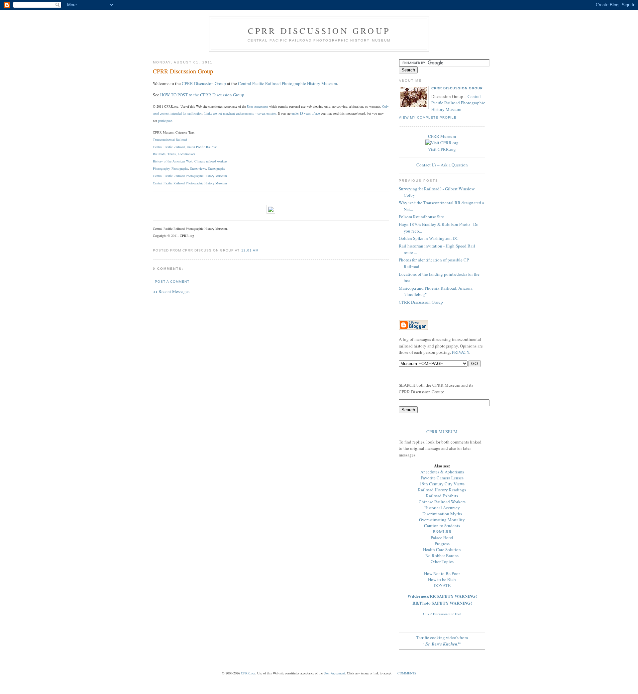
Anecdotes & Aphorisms (442, 472)
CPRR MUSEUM (442, 432)
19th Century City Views (442, 484)
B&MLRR (442, 532)
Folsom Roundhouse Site (421, 217)
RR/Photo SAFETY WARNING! (442, 603)
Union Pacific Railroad (202, 147)
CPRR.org (248, 673)
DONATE (442, 585)
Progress (442, 543)
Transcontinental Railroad (170, 139)
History (209, 183)
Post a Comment (172, 281)
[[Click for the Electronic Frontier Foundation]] (270, 212)
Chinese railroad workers (210, 161)
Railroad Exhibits (442, 496)
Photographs (179, 168)
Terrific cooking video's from (442, 641)
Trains (171, 153)
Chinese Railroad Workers (442, 502)
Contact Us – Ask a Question (442, 165)
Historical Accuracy (442, 508)
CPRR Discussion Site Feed (442, 614)
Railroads (159, 153)
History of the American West (172, 161)
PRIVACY (460, 352)
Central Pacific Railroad (169, 147)
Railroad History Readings (442, 490)
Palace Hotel (442, 538)
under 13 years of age (305, 113)
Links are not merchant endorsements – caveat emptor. (240, 113)
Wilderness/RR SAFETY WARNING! (442, 596)
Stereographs (216, 168)
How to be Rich (442, 579)
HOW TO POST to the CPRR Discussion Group (202, 95)
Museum (221, 183)
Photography (161, 168)
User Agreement (257, 106)
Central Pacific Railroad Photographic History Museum (287, 83)
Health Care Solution (442, 549)
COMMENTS (406, 673)
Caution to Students (442, 526)
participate (165, 120)
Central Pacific (162, 183)
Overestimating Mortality (442, 520)
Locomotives (186, 153)
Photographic (194, 183)
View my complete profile (428, 117)
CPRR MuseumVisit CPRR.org (442, 142)
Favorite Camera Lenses (442, 478)
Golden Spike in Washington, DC (429, 238)
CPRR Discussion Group (319, 30)
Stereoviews (198, 168)
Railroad (179, 183)
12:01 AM (250, 250)
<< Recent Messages (171, 291)
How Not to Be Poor (442, 573)
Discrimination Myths (442, 514)
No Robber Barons (442, 555)
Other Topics (442, 561)
